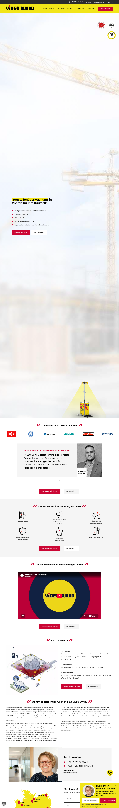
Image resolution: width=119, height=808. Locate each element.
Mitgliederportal (98, 2)
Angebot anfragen (20, 232)
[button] (4, 804)
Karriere (88, 2)
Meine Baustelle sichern (50, 491)
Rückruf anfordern (108, 801)
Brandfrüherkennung (65, 9)
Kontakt (91, 9)
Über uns (79, 9)
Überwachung (47, 9)
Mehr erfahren (39, 232)
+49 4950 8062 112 (77, 2)
